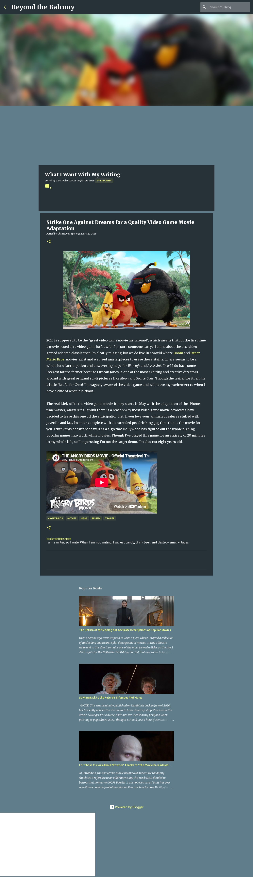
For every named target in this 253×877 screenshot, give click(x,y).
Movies (71, 518)
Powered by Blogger (128, 807)
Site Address (104, 180)
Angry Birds (55, 518)
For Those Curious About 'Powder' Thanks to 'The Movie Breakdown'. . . (125, 765)
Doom (178, 353)
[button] (48, 241)
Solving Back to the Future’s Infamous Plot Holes (110, 697)
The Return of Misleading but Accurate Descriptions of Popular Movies (125, 630)
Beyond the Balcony (43, 7)
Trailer (109, 518)
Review (96, 518)
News (84, 518)
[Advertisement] (126, 135)
